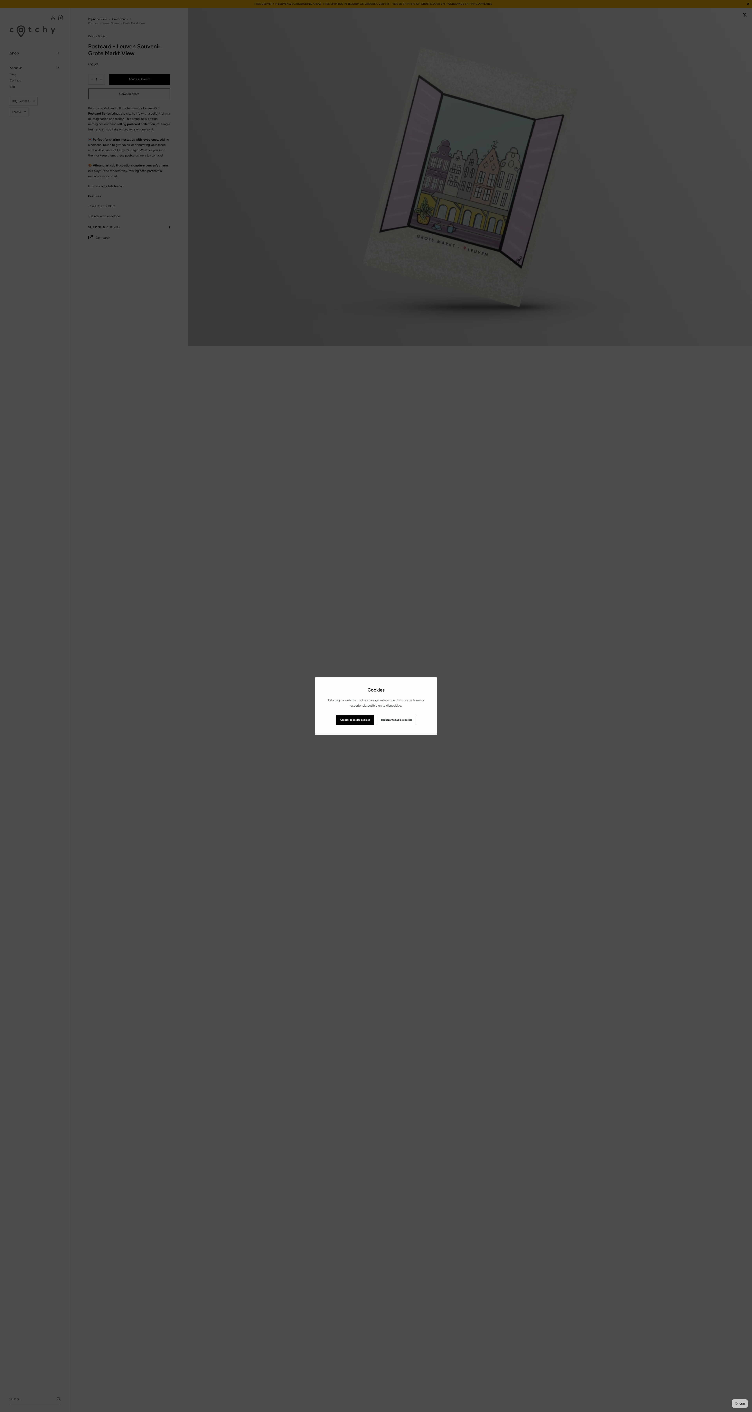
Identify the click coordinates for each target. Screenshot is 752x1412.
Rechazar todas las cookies (396, 719)
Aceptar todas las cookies (355, 719)
